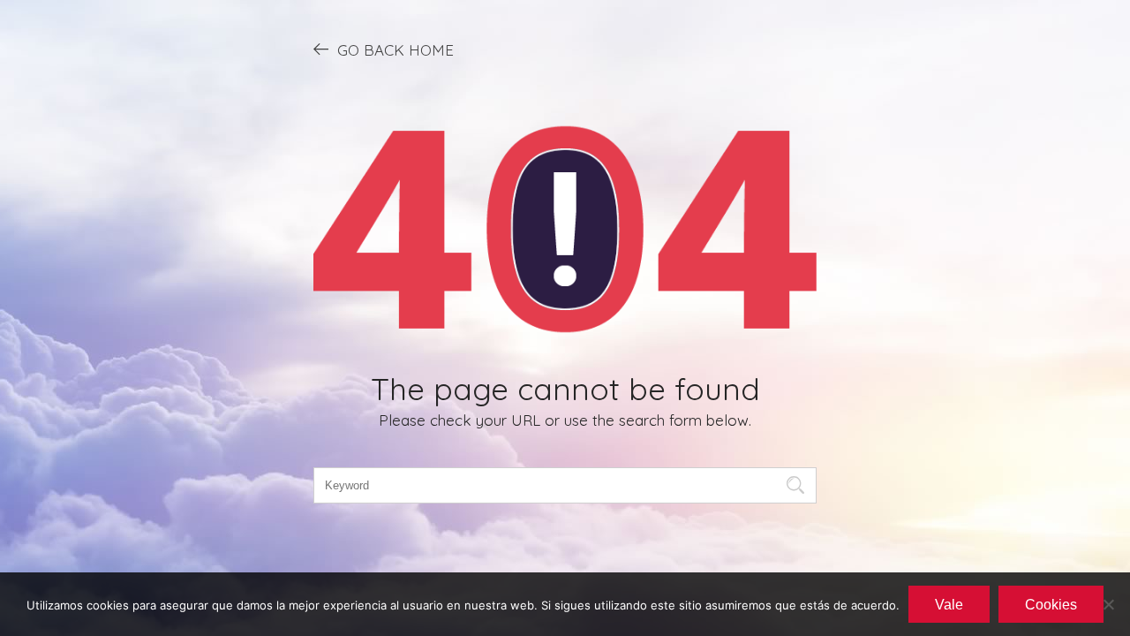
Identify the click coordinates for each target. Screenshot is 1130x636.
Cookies (1051, 604)
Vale (949, 604)
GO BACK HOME (395, 50)
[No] (1108, 604)
